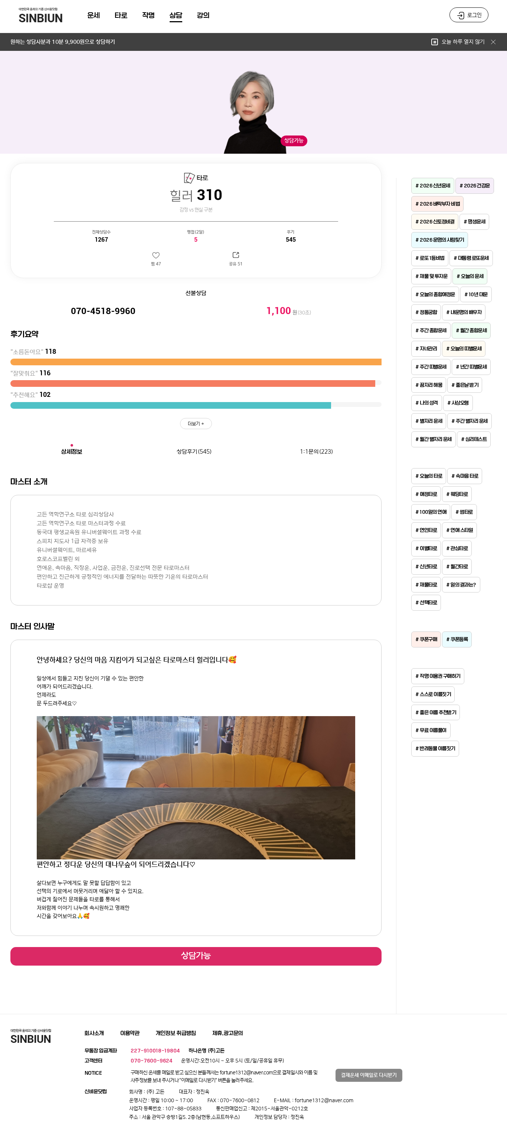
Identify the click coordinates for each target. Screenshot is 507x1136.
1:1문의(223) (316, 451)
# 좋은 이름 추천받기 (435, 712)
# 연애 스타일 (459, 530)
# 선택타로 (426, 602)
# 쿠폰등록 (457, 639)
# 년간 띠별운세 (471, 366)
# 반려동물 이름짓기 (435, 748)
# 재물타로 (426, 584)
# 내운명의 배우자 (463, 312)
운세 (93, 15)
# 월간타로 (457, 566)
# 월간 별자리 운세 (433, 439)
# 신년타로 (426, 566)
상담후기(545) (194, 451)
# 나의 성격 (426, 402)
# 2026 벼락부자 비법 (437, 203)
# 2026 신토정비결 (434, 221)
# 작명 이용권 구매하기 (437, 676)
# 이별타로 (426, 548)
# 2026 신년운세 (432, 185)
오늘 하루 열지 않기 (464, 42)
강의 (203, 15)
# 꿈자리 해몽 (428, 385)
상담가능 (196, 955)
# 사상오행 (458, 402)
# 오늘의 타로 (428, 476)
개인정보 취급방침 (176, 1033)
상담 (176, 15)
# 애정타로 (426, 494)
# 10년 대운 (476, 294)
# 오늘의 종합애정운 (435, 294)
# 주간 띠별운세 (431, 366)
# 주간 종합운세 (431, 330)
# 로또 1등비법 (429, 258)
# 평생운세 (474, 221)
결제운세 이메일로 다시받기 (369, 1075)
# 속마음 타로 (464, 476)
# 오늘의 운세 (470, 276)
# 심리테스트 (474, 439)
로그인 (474, 15)
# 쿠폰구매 (426, 639)
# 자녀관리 (426, 348)
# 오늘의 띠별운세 (463, 348)
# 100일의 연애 (430, 512)
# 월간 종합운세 (471, 330)
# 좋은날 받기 (464, 385)
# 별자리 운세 (428, 421)
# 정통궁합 (426, 312)
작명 (148, 15)
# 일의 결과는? (461, 584)
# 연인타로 (426, 530)
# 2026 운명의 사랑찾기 (439, 239)
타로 (121, 15)
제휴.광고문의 (227, 1033)
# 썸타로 (464, 512)
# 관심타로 (457, 548)
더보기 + (196, 423)
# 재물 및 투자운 (431, 276)
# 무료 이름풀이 (431, 730)
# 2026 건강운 (474, 185)
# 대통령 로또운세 (471, 258)
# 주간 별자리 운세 (469, 421)
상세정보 (71, 451)
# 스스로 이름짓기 (433, 694)
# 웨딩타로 (457, 494)
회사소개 (94, 1033)
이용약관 (130, 1033)
